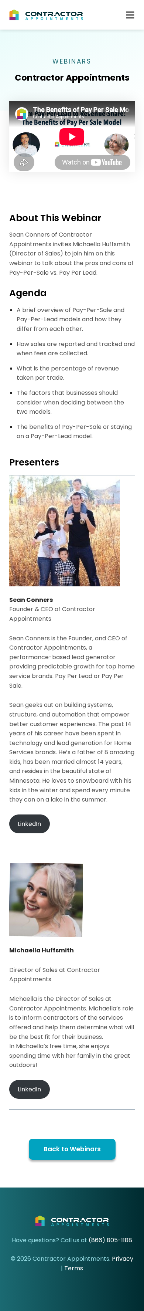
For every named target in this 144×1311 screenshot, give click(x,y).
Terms (73, 1268)
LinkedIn (29, 824)
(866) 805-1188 (110, 1240)
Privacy (122, 1258)
